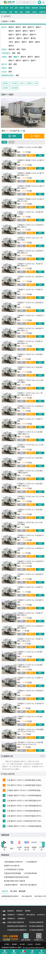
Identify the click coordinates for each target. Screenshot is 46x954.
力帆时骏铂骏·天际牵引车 (13, 862)
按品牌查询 (10, 911)
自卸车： (5, 49)
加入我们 (22, 944)
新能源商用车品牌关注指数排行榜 (16, 926)
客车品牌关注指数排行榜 (36, 922)
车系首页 (15, 83)
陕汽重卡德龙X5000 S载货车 (14, 881)
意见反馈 (38, 944)
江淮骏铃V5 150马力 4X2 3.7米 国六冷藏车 (30, 420)
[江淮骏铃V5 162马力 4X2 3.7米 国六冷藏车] (9, 294)
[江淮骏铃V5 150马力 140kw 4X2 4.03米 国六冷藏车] (9, 384)
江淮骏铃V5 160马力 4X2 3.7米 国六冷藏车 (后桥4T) (30, 614)
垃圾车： (5, 72)
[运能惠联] (10, 936)
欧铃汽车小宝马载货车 (28, 885)
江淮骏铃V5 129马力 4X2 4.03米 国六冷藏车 (30, 705)
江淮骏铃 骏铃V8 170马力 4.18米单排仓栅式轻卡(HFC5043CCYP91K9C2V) (25, 795)
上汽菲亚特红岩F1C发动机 (14, 869)
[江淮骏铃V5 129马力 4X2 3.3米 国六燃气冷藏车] (9, 216)
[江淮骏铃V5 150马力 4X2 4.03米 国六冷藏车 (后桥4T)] (9, 229)
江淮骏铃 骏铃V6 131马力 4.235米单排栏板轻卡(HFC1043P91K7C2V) (25, 790)
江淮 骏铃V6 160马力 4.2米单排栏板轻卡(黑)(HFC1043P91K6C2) (25, 785)
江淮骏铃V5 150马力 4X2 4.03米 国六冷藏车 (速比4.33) (30, 536)
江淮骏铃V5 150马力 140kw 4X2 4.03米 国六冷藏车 (30, 381)
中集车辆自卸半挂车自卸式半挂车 (16, 877)
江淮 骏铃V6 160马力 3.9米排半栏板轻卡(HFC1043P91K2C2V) (25, 816)
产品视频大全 (20, 914)
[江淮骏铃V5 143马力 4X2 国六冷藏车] (9, 152)
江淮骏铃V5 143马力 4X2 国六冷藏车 (29, 147)
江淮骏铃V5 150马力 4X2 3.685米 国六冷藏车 (30, 368)
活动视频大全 (11, 914)
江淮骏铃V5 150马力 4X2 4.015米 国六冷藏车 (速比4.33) (30, 433)
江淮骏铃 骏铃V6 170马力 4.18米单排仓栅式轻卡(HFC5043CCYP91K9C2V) (25, 826)
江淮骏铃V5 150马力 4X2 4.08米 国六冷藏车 (30, 304)
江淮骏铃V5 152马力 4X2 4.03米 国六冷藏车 (30, 549)
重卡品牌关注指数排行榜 (36, 926)
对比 (40, 155)
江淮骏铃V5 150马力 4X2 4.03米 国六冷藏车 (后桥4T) (30, 226)
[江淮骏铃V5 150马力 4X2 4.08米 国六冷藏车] (9, 307)
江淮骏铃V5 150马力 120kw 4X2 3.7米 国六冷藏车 (30, 239)
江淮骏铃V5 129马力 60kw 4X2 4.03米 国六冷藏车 (30, 524)
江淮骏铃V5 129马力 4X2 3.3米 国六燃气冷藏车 (30, 213)
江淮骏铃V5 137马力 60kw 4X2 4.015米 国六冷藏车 (30, 446)
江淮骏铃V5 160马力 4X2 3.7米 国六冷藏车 (30, 588)
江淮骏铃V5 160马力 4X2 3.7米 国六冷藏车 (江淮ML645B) (30, 640)
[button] (2, 844)
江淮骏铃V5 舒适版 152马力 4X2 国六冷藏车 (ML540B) (30, 200)
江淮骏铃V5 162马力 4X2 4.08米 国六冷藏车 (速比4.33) (30, 329)
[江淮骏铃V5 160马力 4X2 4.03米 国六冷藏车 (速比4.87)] (9, 255)
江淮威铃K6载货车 (11, 885)
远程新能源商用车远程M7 (10, 896)
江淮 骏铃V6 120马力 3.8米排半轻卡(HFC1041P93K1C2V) (25, 821)
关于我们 (6, 944)
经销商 (29, 83)
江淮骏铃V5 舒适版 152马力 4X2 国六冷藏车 (30, 161)
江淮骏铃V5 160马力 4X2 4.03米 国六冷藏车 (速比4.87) (30, 252)
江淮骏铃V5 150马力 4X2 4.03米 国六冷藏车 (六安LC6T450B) (30, 562)
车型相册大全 (21, 918)
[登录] (43, 2)
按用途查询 (19, 911)
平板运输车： (6, 53)
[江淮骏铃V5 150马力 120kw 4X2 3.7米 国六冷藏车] (9, 242)
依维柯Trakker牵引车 (12, 866)
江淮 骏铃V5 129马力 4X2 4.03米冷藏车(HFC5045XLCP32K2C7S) (30, 731)
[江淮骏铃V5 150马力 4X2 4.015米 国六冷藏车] (9, 359)
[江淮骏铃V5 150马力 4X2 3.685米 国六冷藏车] (9, 371)
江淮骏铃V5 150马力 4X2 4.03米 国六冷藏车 (30, 692)
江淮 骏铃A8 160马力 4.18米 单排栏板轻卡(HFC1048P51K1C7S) (25, 801)
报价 (22, 83)
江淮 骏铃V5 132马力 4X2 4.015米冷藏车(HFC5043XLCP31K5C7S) (30, 743)
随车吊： (5, 64)
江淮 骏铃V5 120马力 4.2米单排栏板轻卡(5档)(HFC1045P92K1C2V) (25, 780)
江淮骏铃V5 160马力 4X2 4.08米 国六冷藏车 (30, 575)
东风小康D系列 (26, 896)
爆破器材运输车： (8, 75)
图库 (21, 155)
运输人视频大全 (30, 914)
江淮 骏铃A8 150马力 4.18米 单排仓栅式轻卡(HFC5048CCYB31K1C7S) (25, 806)
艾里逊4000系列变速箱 (12, 873)
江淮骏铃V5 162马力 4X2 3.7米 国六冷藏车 (30, 291)
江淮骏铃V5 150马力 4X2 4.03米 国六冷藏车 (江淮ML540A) (30, 407)
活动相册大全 (11, 918)
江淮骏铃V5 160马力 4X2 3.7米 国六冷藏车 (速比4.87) (30, 265)
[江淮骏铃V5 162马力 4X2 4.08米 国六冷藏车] (9, 281)
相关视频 (15, 88)
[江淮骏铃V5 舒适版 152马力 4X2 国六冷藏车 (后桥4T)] (9, 190)
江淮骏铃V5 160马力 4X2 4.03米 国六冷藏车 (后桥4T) (30, 627)
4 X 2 (11, 142)
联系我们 (14, 944)
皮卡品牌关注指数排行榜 (36, 930)
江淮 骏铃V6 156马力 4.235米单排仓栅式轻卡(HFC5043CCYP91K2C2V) (25, 811)
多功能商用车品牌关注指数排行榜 (16, 930)
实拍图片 (5, 88)
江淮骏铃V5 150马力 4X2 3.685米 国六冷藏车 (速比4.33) (30, 485)
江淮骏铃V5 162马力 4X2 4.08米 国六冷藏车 (30, 278)
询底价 (30, 155)
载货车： (5, 27)
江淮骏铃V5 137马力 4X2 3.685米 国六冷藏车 (30, 459)
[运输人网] (9, 2)
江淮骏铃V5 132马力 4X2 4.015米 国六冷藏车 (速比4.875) (30, 666)
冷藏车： (5, 57)
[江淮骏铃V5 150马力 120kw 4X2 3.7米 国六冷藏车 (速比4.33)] (9, 397)
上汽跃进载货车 (31, 862)
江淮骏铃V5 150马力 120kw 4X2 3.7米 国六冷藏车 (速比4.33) (30, 394)
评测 (36, 83)
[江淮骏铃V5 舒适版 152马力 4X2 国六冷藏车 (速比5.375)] (9, 177)
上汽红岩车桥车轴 (30, 873)
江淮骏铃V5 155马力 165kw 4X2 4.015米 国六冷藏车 (30, 498)
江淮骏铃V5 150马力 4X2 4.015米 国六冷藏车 (30, 355)
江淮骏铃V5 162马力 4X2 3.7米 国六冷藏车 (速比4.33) (30, 342)
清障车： (5, 68)
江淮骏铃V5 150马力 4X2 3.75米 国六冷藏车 (30, 317)
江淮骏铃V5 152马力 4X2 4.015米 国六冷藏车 (30, 653)
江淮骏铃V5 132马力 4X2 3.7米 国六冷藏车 (30, 679)
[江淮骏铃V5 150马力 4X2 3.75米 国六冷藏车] (9, 320)
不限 (4, 142)
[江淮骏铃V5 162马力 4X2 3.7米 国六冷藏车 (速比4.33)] (9, 346)
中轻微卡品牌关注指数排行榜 (15, 922)
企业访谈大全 (41, 914)
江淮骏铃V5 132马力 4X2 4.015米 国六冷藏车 (30, 718)
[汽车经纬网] (14, 939)
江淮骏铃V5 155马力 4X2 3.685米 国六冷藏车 (30, 511)
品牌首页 (5, 83)
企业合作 (30, 944)
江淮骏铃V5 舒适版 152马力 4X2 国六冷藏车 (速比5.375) (30, 174)
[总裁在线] (6, 939)
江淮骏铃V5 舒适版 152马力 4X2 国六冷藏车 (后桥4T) (30, 187)
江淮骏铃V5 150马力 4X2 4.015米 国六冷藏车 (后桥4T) (30, 472)
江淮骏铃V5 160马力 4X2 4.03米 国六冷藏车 (30, 601)
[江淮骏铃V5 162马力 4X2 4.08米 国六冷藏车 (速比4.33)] (9, 333)
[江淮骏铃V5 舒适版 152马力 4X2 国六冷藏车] (9, 164)
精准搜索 (27, 911)
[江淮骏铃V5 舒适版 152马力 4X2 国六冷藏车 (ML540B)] (9, 203)
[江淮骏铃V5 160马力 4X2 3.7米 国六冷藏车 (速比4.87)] (9, 268)
